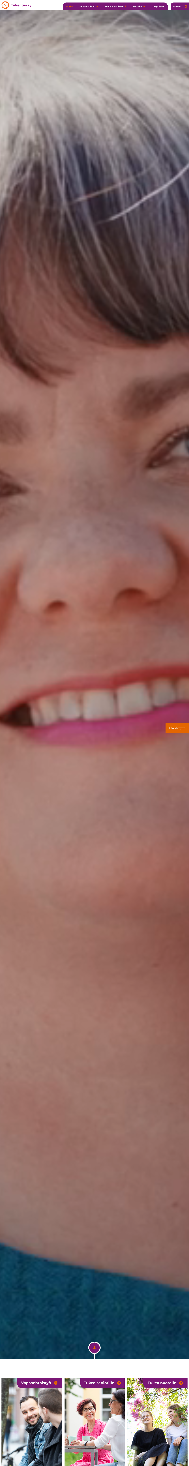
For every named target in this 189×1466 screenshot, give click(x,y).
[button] (89, 6)
